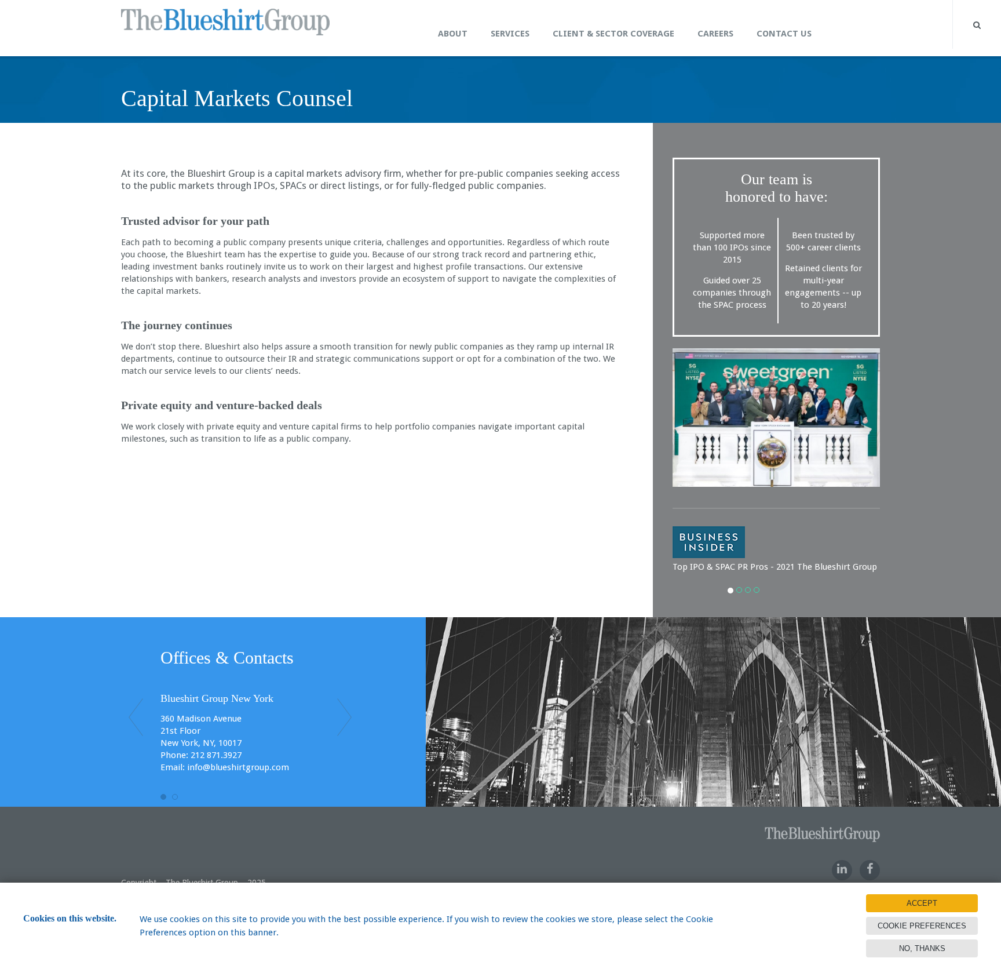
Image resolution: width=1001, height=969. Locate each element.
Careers (715, 33)
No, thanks (922, 948)
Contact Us (784, 33)
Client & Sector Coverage (613, 33)
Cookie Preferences (922, 925)
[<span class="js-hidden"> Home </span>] (414, 21)
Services (510, 33)
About (452, 33)
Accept (922, 903)
